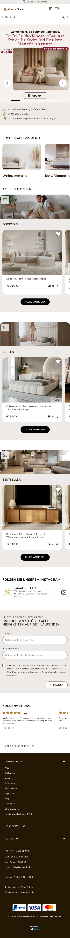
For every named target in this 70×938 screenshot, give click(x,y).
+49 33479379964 (17, 862)
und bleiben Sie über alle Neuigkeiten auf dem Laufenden (31, 622)
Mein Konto (11, 839)
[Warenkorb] (50, 8)
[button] (7, 83)
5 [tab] (54, 100)
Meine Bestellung (15, 826)
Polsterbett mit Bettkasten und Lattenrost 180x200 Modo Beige (28, 408)
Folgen (32, 587)
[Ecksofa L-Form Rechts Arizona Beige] (32, 252)
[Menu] (64, 8)
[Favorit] (57, 8)
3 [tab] (35, 100)
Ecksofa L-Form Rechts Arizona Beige (26, 278)
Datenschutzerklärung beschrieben (41, 668)
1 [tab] (15, 100)
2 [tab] (25, 100)
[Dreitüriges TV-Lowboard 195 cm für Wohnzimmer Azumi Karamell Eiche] (32, 507)
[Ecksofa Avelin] (35, 64)
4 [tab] (45, 100)
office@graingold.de (21, 867)
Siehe (51, 286)
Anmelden (56, 684)
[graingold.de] (13, 9)
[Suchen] (62, 17)
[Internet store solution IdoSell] (35, 928)
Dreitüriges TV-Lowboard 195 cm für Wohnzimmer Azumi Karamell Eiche (26, 536)
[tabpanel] (35, 64)
